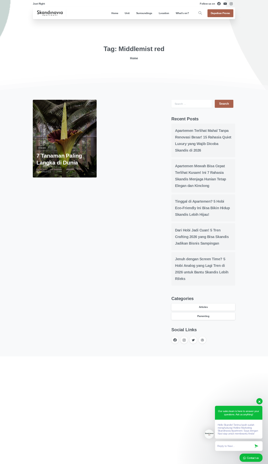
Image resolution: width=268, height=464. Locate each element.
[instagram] (231, 3)
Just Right (39, 3)
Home (134, 58)
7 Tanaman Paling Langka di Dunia (59, 159)
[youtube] (225, 3)
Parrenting (203, 316)
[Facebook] (219, 3)
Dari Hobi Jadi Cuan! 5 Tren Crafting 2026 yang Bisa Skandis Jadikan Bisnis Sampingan (202, 236)
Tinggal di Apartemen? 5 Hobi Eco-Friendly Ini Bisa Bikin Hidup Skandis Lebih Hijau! (202, 208)
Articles (203, 307)
